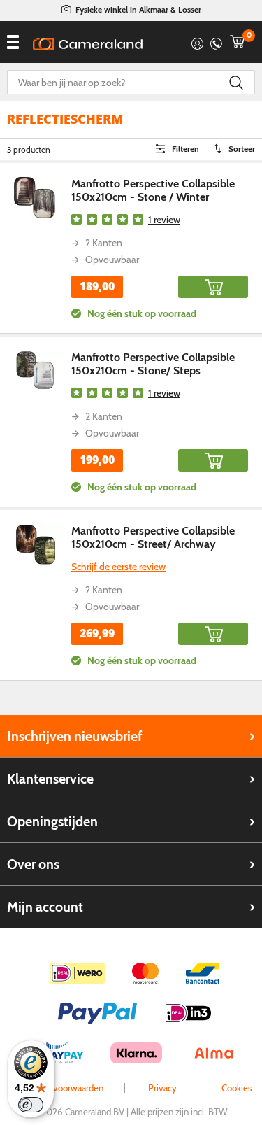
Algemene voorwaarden (56, 1088)
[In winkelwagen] (213, 287)
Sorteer (241, 148)
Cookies (236, 1088)
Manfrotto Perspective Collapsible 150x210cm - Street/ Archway (153, 537)
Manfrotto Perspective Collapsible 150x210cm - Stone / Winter (153, 190)
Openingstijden (52, 821)
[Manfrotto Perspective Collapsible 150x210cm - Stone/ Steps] (35, 371)
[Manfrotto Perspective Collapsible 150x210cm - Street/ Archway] (35, 544)
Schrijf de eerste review (118, 567)
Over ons (33, 864)
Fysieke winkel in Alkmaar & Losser (138, 9)
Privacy (162, 1088)
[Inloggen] (197, 42)
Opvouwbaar (112, 259)
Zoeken (236, 82)
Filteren (185, 148)
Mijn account (45, 906)
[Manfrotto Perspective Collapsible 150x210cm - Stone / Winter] (35, 197)
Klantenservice (50, 778)
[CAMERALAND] (88, 44)
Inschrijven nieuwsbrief (75, 736)
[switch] (30, 1104)
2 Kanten (103, 242)
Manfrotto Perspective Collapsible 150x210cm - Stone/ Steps (153, 364)
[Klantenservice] (216, 42)
